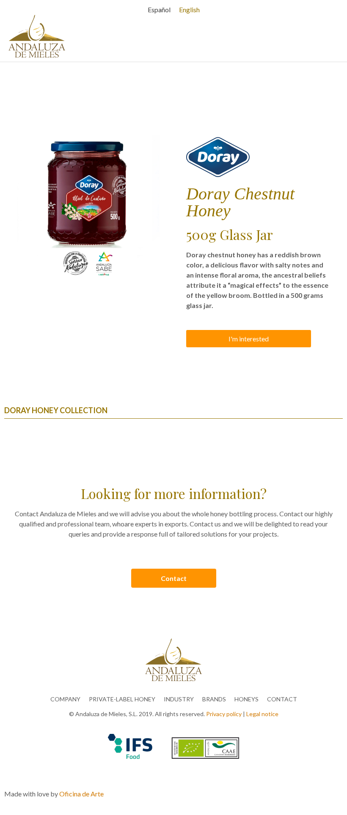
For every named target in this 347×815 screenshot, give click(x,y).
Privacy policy (224, 713)
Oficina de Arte (81, 794)
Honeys (246, 699)
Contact (282, 699)
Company (65, 699)
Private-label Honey (122, 699)
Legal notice (262, 713)
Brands (214, 699)
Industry (179, 699)
